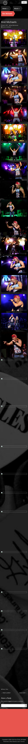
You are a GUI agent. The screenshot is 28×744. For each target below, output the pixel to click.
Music (17, 8)
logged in (10, 701)
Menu (24, 2)
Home (5, 8)
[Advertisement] (14, 723)
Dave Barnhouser (14, 25)
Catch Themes (21, 741)
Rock (7, 689)
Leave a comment (6, 27)
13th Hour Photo (16, 739)
